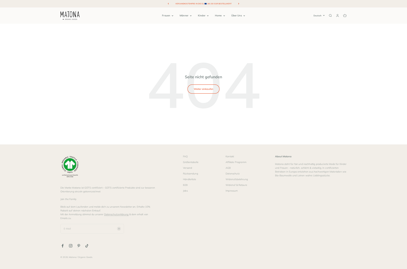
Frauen (166, 15)
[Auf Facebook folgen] (62, 246)
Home (218, 15)
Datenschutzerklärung (116, 214)
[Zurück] (168, 3)
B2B (185, 184)
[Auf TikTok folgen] (87, 246)
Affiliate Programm (236, 162)
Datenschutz (233, 173)
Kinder (201, 15)
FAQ (185, 156)
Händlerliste (189, 179)
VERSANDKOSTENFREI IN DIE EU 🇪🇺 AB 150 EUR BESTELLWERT (203, 4)
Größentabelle (190, 162)
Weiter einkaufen (203, 88)
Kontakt (230, 156)
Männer (184, 15)
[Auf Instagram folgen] (71, 246)
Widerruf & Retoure (236, 184)
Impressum (232, 190)
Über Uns (236, 15)
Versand (187, 167)
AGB (228, 167)
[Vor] (238, 3)
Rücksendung (190, 173)
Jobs (185, 190)
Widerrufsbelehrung (237, 179)
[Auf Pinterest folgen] (79, 246)
